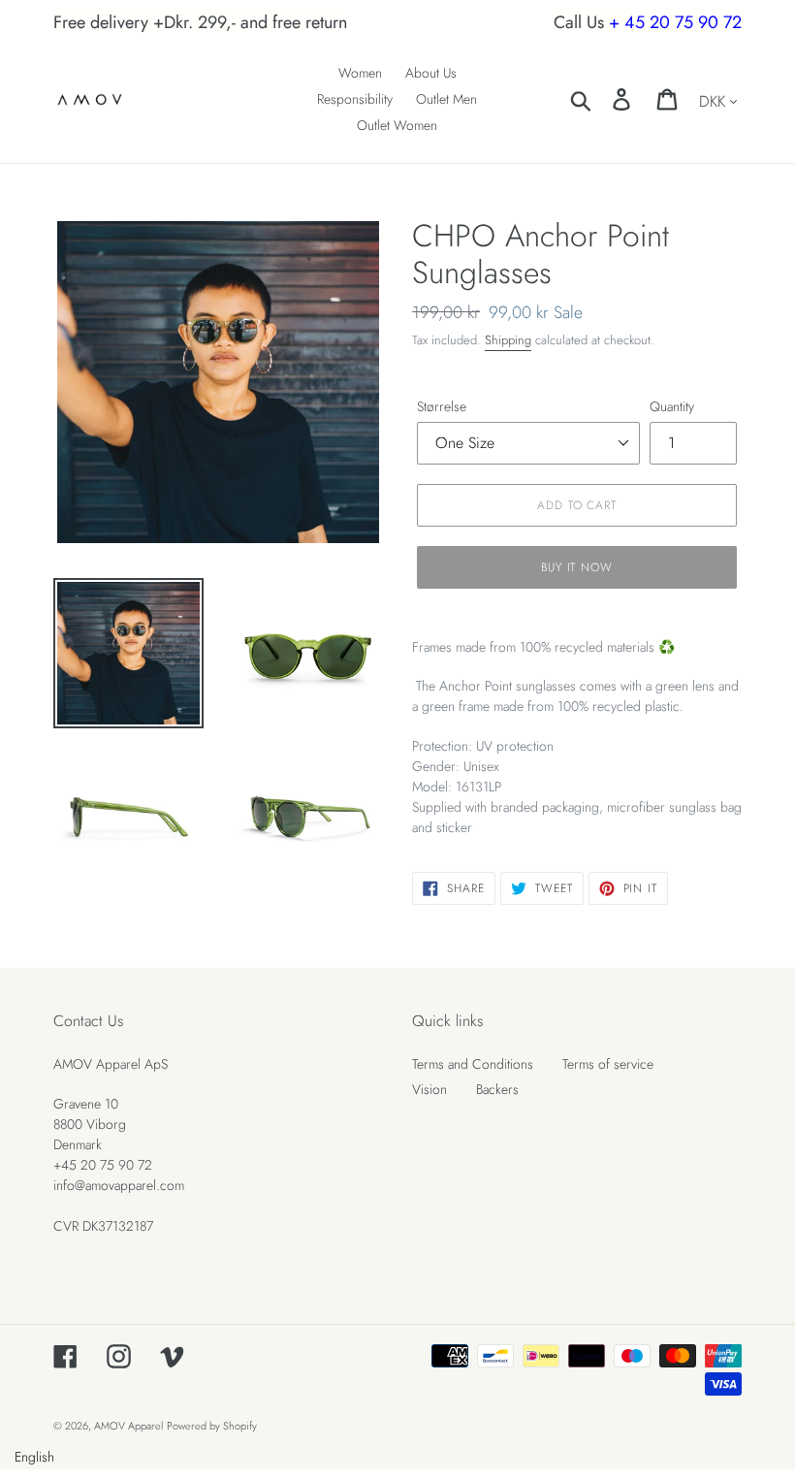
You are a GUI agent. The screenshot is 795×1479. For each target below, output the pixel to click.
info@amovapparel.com (118, 1185)
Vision (429, 1089)
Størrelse (441, 406)
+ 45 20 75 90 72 (675, 22)
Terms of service (607, 1064)
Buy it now (577, 567)
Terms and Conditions (472, 1064)
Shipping (508, 340)
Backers (497, 1089)
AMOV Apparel (128, 1425)
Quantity (672, 406)
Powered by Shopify (212, 1425)
